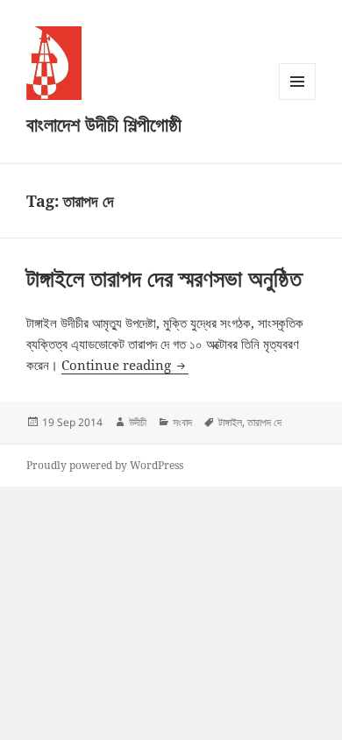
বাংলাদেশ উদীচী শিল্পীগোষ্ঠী (104, 123)
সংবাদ (182, 422)
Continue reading (125, 365)
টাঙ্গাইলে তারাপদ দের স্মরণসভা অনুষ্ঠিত (164, 278)
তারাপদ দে (264, 422)
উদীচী (137, 422)
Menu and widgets (298, 99)
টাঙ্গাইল (230, 422)
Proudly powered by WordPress (104, 465)
